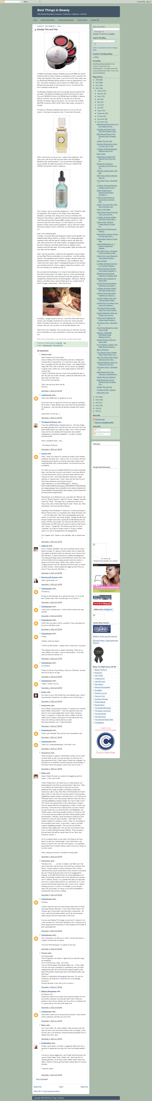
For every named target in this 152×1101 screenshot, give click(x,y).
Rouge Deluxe (99, 705)
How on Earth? (102, 261)
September (101, 113)
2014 (97, 400)
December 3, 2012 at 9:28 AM (51, 1007)
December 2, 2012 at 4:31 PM (51, 391)
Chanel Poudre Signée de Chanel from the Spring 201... (105, 200)
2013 (97, 397)
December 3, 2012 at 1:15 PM (51, 1021)
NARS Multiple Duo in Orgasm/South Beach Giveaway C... (105, 193)
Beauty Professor (101, 670)
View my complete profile (104, 422)
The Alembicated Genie (103, 708)
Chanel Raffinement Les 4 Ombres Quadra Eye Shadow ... (106, 246)
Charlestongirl (47, 345)
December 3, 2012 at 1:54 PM (51, 1039)
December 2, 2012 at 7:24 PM (51, 737)
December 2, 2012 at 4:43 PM (51, 418)
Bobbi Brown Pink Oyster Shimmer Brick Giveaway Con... (106, 382)
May (99, 102)
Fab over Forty (100, 696)
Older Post (84, 1087)
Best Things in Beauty (53, 10)
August (100, 110)
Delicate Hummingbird (102, 687)
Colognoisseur (100, 678)
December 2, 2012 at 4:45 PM (51, 449)
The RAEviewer (100, 717)
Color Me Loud (100, 681)
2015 (97, 403)
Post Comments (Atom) (51, 1091)
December (101, 122)
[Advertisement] (102, 505)
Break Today (101, 154)
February (100, 94)
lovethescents (46, 395)
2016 (97, 405)
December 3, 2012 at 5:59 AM (51, 949)
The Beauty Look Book (103, 711)
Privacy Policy (83, 20)
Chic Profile (99, 675)
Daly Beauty (99, 684)
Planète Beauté (100, 702)
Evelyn (43, 692)
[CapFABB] (106, 754)
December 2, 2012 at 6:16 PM (51, 584)
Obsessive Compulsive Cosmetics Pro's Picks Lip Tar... (107, 166)
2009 (97, 80)
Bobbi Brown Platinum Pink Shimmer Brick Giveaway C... (106, 136)
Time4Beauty (99, 722)
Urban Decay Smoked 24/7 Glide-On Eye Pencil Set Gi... (106, 159)
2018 (97, 408)
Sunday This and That (47, 29)
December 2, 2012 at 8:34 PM (51, 895)
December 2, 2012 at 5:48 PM (51, 573)
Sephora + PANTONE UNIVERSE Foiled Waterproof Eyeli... (104, 335)
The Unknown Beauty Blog (104, 719)
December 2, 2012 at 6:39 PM (51, 677)
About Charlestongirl (48, 20)
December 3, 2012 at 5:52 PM (51, 1075)
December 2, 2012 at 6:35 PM (51, 616)
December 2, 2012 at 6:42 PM (51, 701)
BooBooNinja (46, 1043)
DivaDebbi (98, 690)
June (99, 105)
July (99, 108)
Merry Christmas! (103, 350)
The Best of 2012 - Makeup (106, 390)
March (99, 96)
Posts (98, 430)
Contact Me (95, 20)
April (99, 99)
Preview (95, 34)
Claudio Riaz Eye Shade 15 (106, 377)
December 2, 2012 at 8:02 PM (51, 857)
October (100, 116)
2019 (97, 411)
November (101, 119)
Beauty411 (98, 673)
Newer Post (38, 1087)
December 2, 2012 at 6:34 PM (51, 602)
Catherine (44, 546)
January (100, 91)
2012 (97, 88)
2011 (97, 85)
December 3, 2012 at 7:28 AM (51, 987)
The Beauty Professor (49, 422)
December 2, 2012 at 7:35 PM (51, 769)
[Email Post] (64, 343)
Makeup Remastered (48, 991)
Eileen (43, 773)
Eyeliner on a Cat (101, 693)
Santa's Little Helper (104, 209)
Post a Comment (42, 1079)
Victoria (44, 454)
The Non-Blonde (100, 714)
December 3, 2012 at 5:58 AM (51, 931)
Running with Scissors (49, 577)
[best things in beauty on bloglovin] (103, 611)
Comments (100, 434)
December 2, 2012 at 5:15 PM (51, 542)
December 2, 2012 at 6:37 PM (51, 659)
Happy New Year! (103, 393)
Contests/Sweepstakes (66, 20)
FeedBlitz (111, 34)
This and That (57, 345)
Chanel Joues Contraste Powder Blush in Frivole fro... (106, 224)
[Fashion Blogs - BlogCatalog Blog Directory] (105, 643)
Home (35, 20)
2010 (97, 83)
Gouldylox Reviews (101, 699)
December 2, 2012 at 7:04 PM (51, 726)
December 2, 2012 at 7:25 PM (51, 749)
